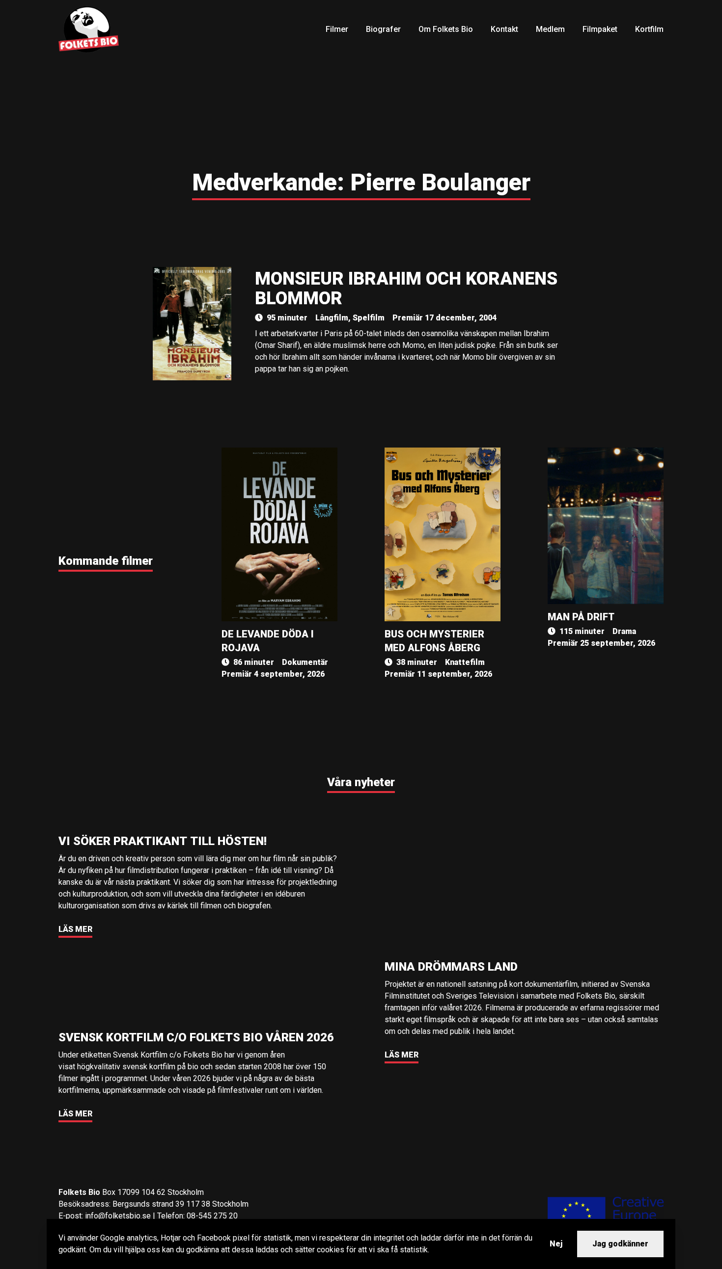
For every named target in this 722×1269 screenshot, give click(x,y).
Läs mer (75, 929)
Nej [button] (556, 1243)
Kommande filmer (105, 561)
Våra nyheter (361, 782)
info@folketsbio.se (118, 1215)
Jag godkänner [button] (620, 1243)
